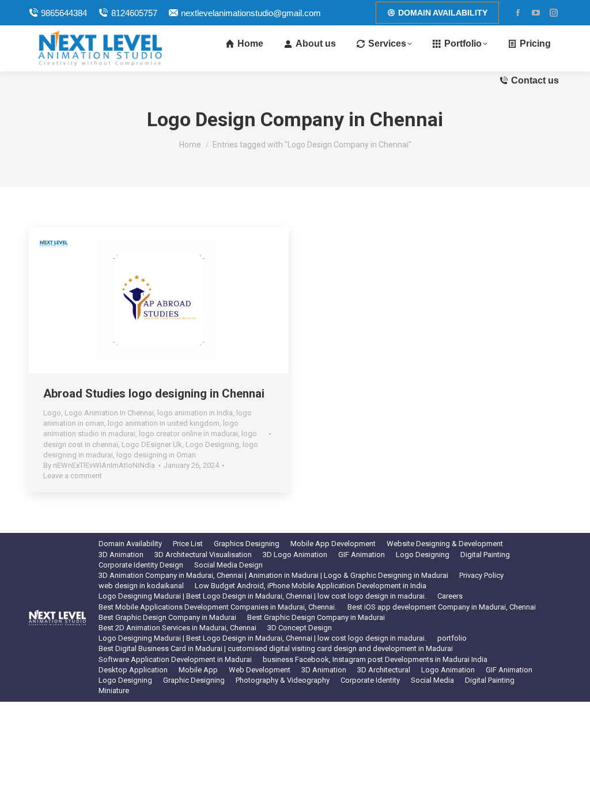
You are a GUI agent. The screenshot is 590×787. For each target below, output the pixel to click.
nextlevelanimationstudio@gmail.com (251, 13)
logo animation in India (195, 412)
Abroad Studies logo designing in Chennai (153, 393)
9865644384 (64, 13)
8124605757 (134, 13)
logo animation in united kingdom (164, 423)
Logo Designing (212, 444)
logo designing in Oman (156, 455)
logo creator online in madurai (188, 433)
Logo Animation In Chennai (109, 412)
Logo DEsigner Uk (152, 444)
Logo (52, 412)
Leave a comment (72, 475)
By (99, 465)
